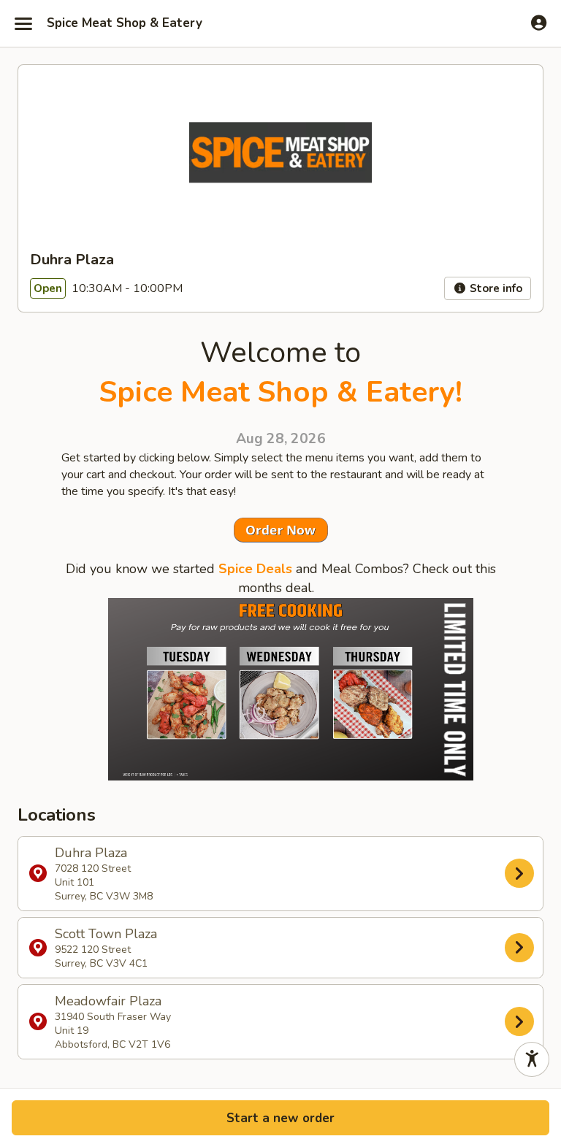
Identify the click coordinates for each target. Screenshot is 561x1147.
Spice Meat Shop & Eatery (124, 23)
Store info (494, 288)
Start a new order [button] (280, 1118)
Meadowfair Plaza (113, 1021)
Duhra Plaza (104, 873)
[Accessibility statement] (531, 1059)
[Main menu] (23, 23)
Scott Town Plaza (106, 947)
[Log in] (538, 22)
